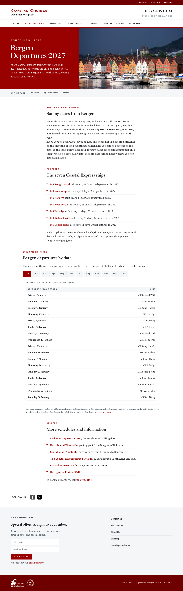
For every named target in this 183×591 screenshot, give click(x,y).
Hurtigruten (33, 23)
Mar (45, 274)
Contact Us (142, 3)
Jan (27, 274)
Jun (71, 274)
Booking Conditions (120, 545)
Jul (79, 274)
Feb (36, 274)
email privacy (36, 562)
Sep (97, 274)
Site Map (115, 539)
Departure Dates (50, 93)
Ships (93, 23)
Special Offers (114, 23)
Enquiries (168, 3)
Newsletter (155, 3)
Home (16, 23)
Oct (106, 274)
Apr (53, 274)
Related (65, 93)
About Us (115, 532)
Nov (115, 274)
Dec (124, 274)
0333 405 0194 (158, 11)
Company (134, 23)
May (62, 274)
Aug (88, 274)
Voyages (55, 23)
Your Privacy (117, 526)
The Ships (34, 93)
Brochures (75, 23)
